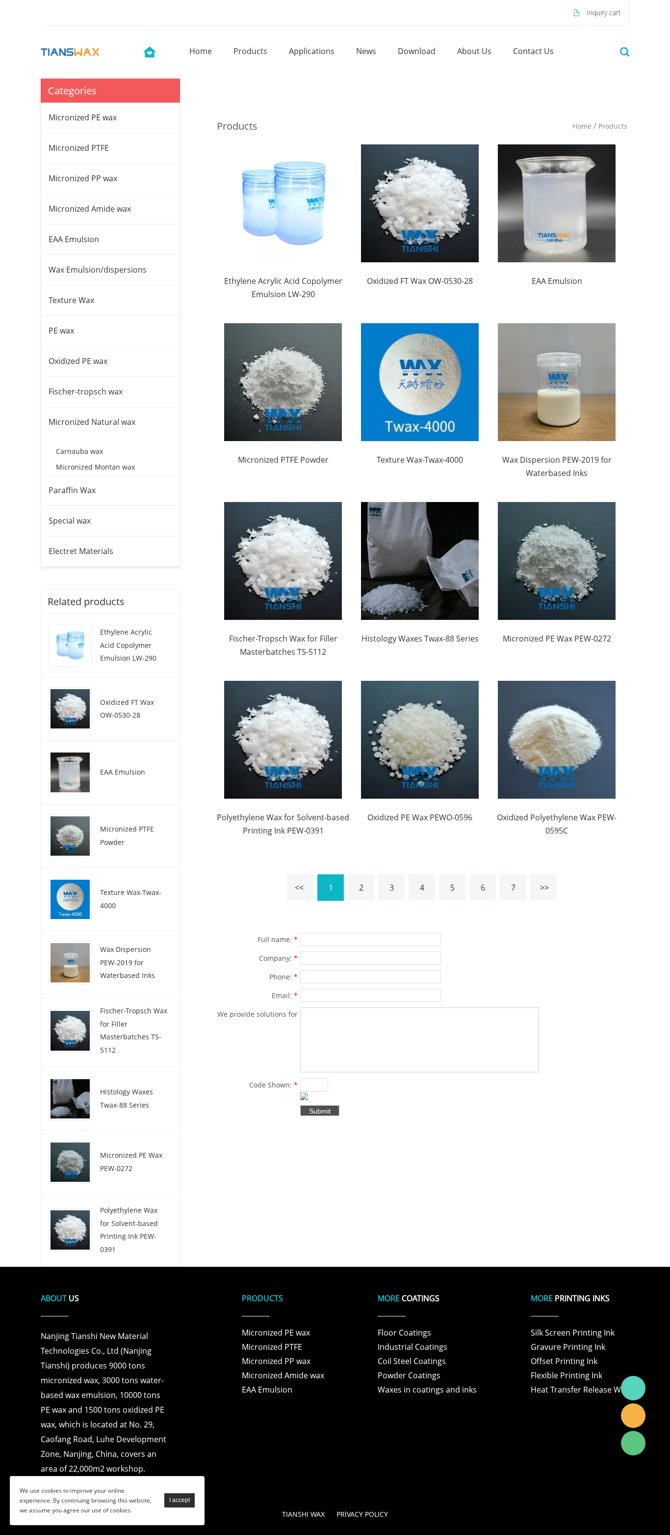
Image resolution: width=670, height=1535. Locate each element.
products (250, 51)
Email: (285, 995)
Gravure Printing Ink (568, 1346)
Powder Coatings (409, 1375)
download (417, 51)
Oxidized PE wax (78, 361)
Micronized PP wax (83, 178)
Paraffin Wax (72, 490)
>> (544, 887)
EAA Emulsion (74, 239)
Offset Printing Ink (564, 1361)
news (366, 51)
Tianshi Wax (633, 1388)
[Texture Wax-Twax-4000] (420, 381)
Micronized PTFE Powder (127, 835)
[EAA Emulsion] (557, 202)
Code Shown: (273, 1084)
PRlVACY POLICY (362, 1514)
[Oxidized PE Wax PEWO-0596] (420, 739)
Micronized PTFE (79, 147)
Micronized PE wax (83, 117)
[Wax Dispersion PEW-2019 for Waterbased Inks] (557, 381)
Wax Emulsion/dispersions (98, 269)
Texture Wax (71, 300)
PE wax (61, 330)
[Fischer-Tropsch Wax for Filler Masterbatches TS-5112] (283, 560)
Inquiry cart (604, 12)
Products (612, 126)
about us (474, 51)
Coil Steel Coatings (412, 1361)
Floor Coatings (404, 1332)
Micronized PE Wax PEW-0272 (131, 1161)
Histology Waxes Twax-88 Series (126, 1098)
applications (312, 51)
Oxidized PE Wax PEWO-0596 (419, 817)
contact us (533, 51)
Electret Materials (81, 551)
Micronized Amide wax (90, 208)
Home (582, 126)
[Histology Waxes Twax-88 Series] (420, 560)
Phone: (283, 976)
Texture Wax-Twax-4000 (130, 899)
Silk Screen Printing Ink (573, 1332)
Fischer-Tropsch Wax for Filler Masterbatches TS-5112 (133, 1030)
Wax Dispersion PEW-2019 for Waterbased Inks (127, 962)
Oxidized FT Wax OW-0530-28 (127, 709)
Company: (278, 958)
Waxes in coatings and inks (427, 1389)
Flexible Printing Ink (566, 1375)
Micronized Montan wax (95, 467)
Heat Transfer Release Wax (580, 1389)
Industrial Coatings (412, 1346)
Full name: (278, 939)
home (200, 51)
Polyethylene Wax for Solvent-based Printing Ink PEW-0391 (129, 1229)
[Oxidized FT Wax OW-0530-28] (420, 202)
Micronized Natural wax (92, 422)
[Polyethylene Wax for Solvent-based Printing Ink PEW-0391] (283, 739)
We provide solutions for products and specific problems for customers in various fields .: (257, 1015)
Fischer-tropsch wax (86, 391)
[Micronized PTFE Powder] (283, 381)
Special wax (70, 520)
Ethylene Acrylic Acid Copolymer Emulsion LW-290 (128, 645)
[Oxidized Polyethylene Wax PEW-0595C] (557, 739)
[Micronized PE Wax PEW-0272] (557, 560)
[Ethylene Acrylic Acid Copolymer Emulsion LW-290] (283, 202)
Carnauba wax (79, 451)
